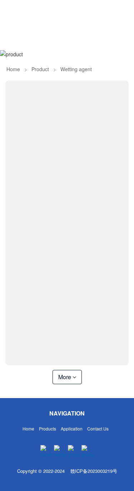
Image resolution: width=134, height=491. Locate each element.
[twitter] (60, 452)
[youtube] (74, 452)
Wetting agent (76, 69)
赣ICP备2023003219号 (93, 471)
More (65, 377)
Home (13, 69)
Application (72, 428)
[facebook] (46, 452)
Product (40, 69)
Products (47, 428)
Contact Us (98, 428)
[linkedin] (87, 452)
